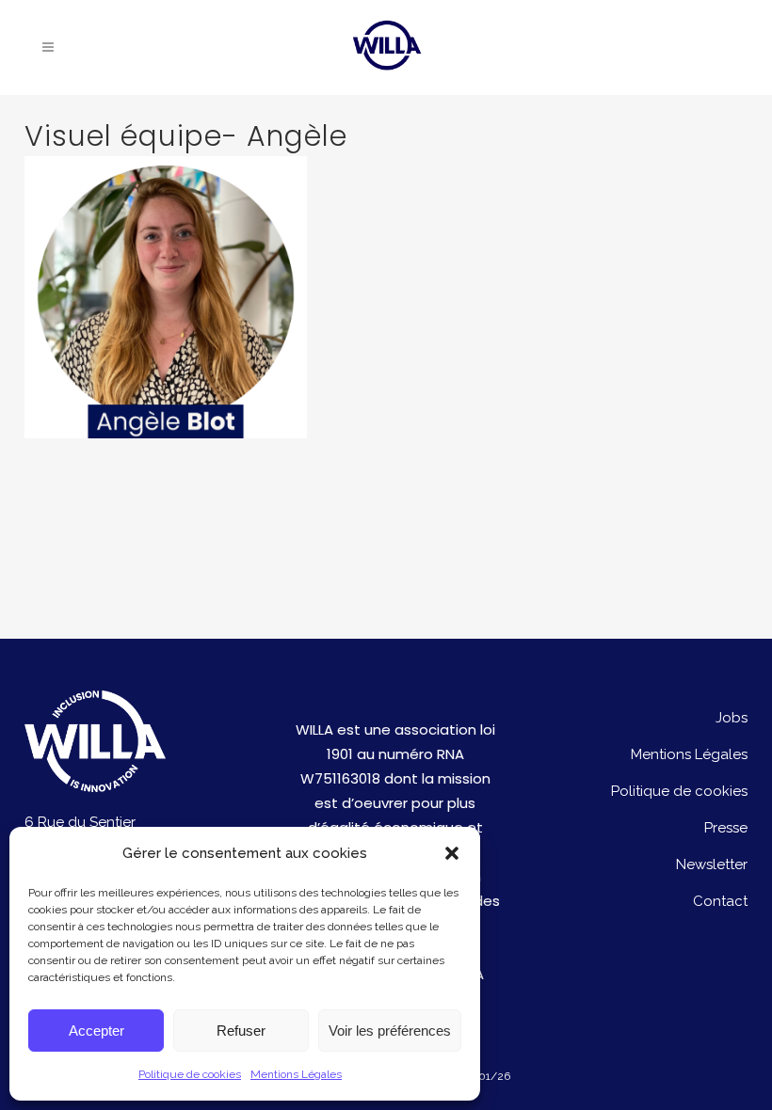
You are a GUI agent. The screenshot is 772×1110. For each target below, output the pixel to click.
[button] (451, 853)
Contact (720, 901)
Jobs (732, 717)
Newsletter (712, 864)
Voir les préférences (390, 1031)
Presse (726, 827)
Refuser (241, 1031)
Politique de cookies (189, 1074)
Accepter (96, 1031)
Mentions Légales (296, 1074)
